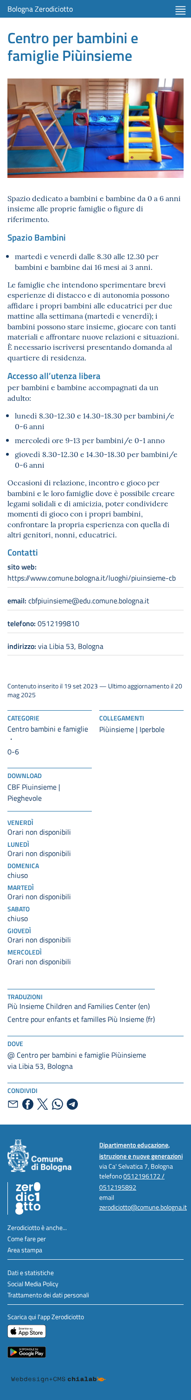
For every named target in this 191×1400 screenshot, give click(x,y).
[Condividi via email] (13, 1104)
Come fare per (26, 1238)
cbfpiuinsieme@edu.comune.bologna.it (78, 600)
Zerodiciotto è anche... (37, 1227)
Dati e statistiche (30, 1272)
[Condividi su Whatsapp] (57, 1104)
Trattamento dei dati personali (48, 1294)
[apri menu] (180, 10)
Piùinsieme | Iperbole (132, 729)
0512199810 (43, 623)
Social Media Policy (32, 1283)
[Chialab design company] (58, 1379)
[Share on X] (42, 1104)
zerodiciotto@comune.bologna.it (143, 1207)
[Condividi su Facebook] (27, 1104)
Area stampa (24, 1249)
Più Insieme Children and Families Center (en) (78, 1006)
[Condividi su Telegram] (72, 1104)
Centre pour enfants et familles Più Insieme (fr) (81, 1019)
